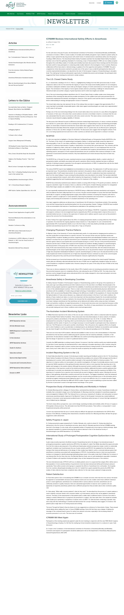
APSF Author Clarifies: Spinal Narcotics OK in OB (22, 190)
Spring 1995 (19, 28)
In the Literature (15, 338)
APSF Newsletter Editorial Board (20, 368)
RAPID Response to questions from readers (21, 332)
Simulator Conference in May (17, 225)
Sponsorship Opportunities (18, 358)
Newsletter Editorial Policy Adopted (19, 248)
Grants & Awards (70, 13)
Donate (109, 2)
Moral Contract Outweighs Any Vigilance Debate (22, 166)
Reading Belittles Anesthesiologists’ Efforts (21, 179)
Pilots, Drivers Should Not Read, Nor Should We (22, 153)
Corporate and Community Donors (20, 363)
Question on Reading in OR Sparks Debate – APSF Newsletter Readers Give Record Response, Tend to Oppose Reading (23, 116)
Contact (99, 3)
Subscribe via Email (16, 353)
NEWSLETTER (30, 13)
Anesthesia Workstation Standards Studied (21, 77)
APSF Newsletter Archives (18, 343)
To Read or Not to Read (15, 135)
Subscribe (91, 3)
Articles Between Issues (17, 326)
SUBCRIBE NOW (22, 301)
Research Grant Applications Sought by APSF (21, 212)
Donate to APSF (15, 372)
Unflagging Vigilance (14, 129)
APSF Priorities (41, 13)
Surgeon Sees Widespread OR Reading (20, 140)
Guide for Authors (15, 348)
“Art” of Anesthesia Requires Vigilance (19, 185)
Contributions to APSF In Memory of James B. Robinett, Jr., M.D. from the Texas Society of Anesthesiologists (21, 240)
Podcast (116, 3)
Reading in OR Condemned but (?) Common (21, 124)
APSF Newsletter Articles (18, 321)
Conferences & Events (84, 13)
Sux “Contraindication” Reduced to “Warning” (21, 57)
